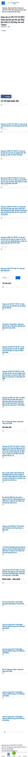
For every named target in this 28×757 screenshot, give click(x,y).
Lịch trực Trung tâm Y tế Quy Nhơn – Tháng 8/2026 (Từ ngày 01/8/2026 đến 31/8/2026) (13, 651)
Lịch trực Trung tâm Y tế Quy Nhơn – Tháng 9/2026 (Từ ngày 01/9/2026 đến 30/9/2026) (13, 626)
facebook (25, 756)
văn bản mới (6, 427)
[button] (6, 96)
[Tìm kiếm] (18, 277)
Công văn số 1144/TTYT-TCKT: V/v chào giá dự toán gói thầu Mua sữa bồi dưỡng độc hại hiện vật (14, 126)
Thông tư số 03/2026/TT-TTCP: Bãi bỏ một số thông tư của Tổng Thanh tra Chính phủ (13, 528)
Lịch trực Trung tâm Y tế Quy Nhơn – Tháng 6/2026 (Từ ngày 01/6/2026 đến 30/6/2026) (13, 718)
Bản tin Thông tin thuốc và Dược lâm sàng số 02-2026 (12, 422)
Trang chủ (4, 8)
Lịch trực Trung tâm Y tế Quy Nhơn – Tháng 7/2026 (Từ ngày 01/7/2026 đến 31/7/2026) (13, 694)
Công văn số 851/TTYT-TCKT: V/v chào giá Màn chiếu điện (13, 269)
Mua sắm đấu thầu (12, 8)
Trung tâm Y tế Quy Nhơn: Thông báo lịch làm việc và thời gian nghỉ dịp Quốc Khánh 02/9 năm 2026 (13, 326)
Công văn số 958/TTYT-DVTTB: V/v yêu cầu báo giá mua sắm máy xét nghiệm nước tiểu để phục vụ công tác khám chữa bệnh (13, 153)
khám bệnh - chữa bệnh (11, 579)
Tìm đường (3, 756)
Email (19, 756)
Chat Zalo (8, 756)
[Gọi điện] (14, 753)
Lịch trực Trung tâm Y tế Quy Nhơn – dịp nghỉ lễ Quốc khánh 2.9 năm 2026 (13, 603)
